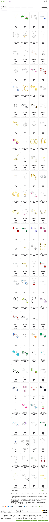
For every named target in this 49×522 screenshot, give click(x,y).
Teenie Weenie (33, 502)
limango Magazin (3, 511)
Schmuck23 (12, 502)
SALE (2, 16)
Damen (27, 512)
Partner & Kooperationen (3, 512)
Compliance (9, 512)
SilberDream (20, 503)
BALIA (30, 503)
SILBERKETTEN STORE (20, 502)
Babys (27, 510)
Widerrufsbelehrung (10, 510)
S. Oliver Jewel (40, 502)
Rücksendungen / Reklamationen (20, 510)
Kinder (27, 511)
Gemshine (16, 502)
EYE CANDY (43, 502)
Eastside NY (12, 503)
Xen (28, 503)
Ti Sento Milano (16, 503)
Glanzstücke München (24, 503)
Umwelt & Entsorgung (18, 511)
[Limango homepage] (3, 1)
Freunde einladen (3, 510)
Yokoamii (37, 502)
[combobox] (42, 3)
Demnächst (35, 510)
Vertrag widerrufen (18, 512)
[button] (46, 1)
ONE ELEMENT (29, 502)
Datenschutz (9, 511)
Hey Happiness (25, 502)
